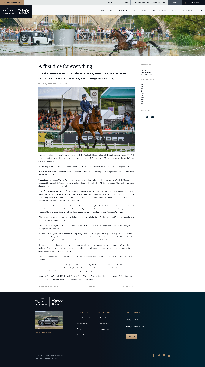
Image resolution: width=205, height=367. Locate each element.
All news (90, 286)
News (199, 10)
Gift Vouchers (123, 2)
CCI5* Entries (107, 2)
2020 (142, 97)
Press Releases (146, 72)
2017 (142, 104)
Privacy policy (102, 317)
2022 (142, 93)
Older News (128, 286)
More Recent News (48, 286)
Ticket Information (195, 2)
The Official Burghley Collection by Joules (149, 2)
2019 (142, 100)
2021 (142, 95)
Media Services (103, 329)
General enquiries (83, 317)
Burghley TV (174, 2)
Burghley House (103, 323)
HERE (68, 186)
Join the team (82, 335)
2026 (142, 85)
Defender (38, 332)
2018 (142, 102)
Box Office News (146, 74)
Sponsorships (82, 323)
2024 (142, 89)
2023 (142, 91)
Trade (79, 329)
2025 (142, 87)
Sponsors (187, 10)
